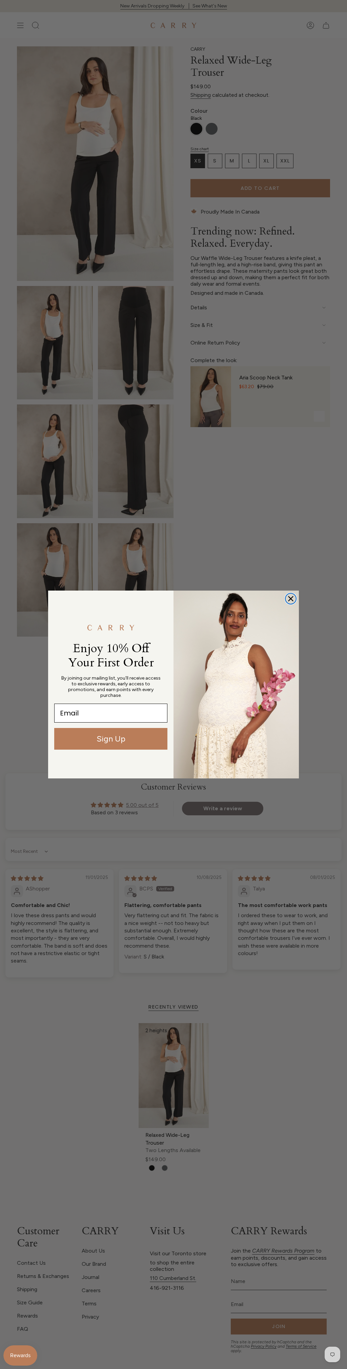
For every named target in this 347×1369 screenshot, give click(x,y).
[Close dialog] (290, 598)
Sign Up (111, 739)
